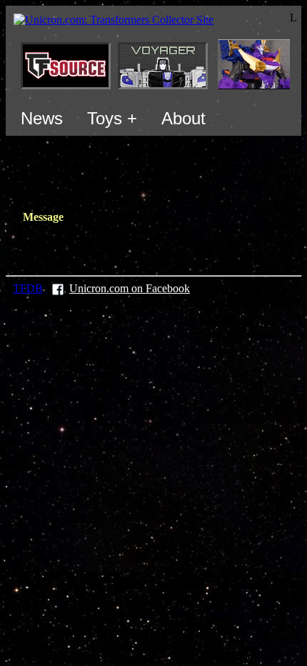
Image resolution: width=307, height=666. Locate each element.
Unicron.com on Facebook (129, 288)
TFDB (28, 288)
